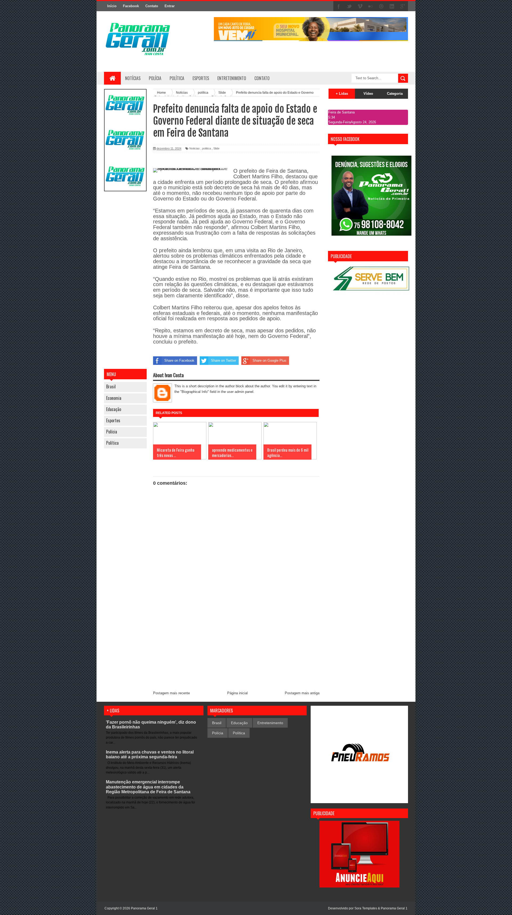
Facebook (131, 6)
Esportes (113, 420)
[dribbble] (381, 6)
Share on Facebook (179, 360)
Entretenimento (270, 723)
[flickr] (370, 6)
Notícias (133, 78)
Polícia (155, 78)
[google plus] (402, 6)
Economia (113, 398)
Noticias (194, 148)
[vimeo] (360, 6)
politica (206, 148)
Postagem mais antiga (302, 693)
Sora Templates (365, 908)
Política (112, 443)
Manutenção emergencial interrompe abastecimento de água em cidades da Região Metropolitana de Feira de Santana (148, 787)
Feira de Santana (341, 112)
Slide (216, 148)
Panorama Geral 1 (394, 908)
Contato (151, 6)
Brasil (111, 386)
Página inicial (237, 693)
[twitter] (349, 6)
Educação (113, 409)
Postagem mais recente (171, 693)
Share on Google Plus (269, 360)
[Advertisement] (125, 281)
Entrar (170, 6)
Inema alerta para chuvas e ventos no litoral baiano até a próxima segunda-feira (150, 754)
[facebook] (338, 6)
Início (112, 6)
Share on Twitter (223, 360)
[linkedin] (392, 6)
